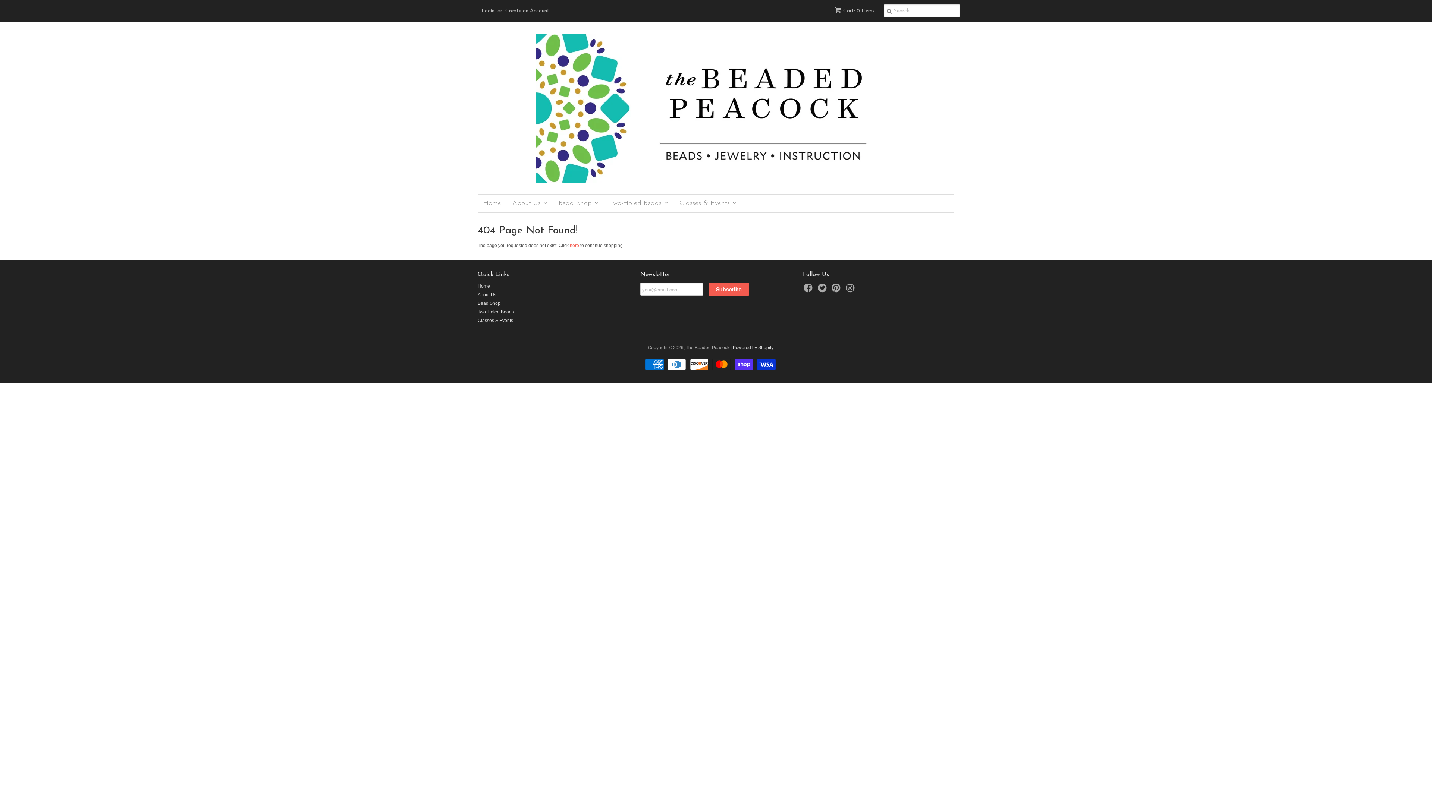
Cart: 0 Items (858, 11)
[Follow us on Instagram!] (851, 290)
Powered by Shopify (753, 347)
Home (492, 203)
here (574, 245)
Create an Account (527, 11)
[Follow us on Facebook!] (809, 290)
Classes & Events (705, 203)
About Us (527, 203)
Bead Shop (576, 203)
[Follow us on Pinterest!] (837, 290)
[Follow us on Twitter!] (823, 290)
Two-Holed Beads (637, 203)
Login (487, 11)
